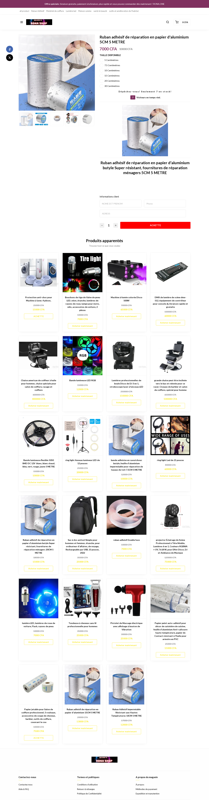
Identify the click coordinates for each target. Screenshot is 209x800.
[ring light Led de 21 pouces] (170, 435)
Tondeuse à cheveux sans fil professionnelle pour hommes (82, 625)
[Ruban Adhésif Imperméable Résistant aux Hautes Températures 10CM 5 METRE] (126, 684)
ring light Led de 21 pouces (170, 460)
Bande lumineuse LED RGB (82, 380)
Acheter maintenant (82, 326)
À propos (140, 784)
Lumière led (71, 11)
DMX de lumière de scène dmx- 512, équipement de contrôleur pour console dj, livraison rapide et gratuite (170, 302)
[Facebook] (9, 49)
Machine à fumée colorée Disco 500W (126, 299)
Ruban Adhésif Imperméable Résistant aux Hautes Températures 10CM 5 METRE (126, 712)
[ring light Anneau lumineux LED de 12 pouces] (82, 435)
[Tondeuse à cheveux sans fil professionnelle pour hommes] (82, 598)
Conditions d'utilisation (87, 784)
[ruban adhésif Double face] (126, 515)
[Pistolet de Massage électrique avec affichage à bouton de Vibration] (126, 598)
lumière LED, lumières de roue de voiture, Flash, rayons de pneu (38, 625)
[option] (57, 77)
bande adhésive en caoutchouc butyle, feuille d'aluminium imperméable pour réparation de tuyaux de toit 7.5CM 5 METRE (126, 465)
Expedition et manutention (147, 793)
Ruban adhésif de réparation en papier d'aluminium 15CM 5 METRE (82, 711)
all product (24, 11)
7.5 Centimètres (112, 65)
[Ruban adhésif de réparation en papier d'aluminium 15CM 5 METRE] (82, 684)
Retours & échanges (86, 789)
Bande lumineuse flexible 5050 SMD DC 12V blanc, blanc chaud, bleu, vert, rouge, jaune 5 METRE (38, 463)
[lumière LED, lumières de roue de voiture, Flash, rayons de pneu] (38, 598)
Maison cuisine (84, 11)
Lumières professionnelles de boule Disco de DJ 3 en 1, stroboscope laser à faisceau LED (126, 383)
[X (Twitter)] (9, 57)
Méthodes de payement (146, 789)
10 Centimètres (112, 70)
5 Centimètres (111, 60)
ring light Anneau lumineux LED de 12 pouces (82, 462)
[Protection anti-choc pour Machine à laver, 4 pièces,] (38, 272)
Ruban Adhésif (37, 11)
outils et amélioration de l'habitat (124, 11)
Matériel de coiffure (55, 11)
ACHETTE (155, 225)
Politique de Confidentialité (89, 793)
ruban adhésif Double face (126, 540)
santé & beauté (100, 11)
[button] (22, 22)
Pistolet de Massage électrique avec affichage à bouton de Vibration (126, 626)
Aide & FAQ (24, 789)
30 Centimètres (112, 86)
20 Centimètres (112, 80)
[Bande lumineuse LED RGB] (82, 356)
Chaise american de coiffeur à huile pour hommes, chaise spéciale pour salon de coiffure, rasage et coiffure (38, 385)
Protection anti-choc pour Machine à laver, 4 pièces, (38, 299)
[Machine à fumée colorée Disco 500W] (126, 272)
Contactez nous (25, 784)
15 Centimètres (112, 75)
